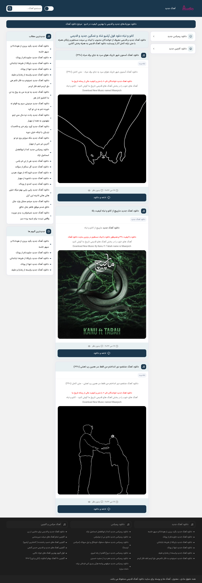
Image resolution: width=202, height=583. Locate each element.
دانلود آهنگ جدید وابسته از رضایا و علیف (30, 75)
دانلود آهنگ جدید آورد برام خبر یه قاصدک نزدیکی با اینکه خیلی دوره (30, 129)
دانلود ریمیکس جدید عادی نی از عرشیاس (111, 537)
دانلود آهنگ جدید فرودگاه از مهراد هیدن (30, 172)
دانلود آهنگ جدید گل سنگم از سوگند (32, 167)
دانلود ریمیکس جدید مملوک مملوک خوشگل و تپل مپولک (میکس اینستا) (100, 545)
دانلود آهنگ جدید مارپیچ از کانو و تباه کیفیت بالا (115, 211)
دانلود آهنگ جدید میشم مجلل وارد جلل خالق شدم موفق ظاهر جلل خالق (30, 204)
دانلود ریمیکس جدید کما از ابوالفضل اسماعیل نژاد (32, 152)
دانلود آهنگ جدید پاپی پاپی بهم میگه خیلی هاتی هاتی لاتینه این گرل (29, 192)
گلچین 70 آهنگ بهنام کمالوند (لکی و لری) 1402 (45, 558)
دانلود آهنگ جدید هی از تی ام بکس (32, 161)
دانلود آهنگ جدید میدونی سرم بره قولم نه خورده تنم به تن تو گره (30, 106)
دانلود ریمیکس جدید (177, 36)
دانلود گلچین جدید (178, 48)
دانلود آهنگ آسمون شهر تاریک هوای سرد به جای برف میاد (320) (107, 55)
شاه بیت (142, 63)
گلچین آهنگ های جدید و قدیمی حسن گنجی (46, 547)
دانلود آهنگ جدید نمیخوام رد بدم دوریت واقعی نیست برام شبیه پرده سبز (30, 215)
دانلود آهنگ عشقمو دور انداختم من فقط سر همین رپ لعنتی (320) (106, 367)
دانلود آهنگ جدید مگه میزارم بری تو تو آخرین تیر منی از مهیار (31, 140)
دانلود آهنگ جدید (138, 219)
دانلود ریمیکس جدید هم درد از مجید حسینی (109, 558)
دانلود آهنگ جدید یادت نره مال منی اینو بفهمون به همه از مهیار (30, 118)
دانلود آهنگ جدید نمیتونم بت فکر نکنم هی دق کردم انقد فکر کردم (29, 83)
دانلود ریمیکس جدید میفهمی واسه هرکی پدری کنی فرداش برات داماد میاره (102, 566)
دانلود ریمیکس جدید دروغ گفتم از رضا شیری (109, 553)
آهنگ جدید (170, 8)
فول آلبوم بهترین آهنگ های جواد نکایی (49, 553)
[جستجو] (9, 8)
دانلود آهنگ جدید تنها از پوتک (35, 69)
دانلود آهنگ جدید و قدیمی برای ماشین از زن (46, 531)
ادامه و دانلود (100, 197)
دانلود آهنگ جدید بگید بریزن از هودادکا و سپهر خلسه (30, 48)
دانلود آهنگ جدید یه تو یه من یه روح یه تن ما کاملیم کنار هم (29, 94)
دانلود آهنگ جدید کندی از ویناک (34, 184)
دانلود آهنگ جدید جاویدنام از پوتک (32, 57)
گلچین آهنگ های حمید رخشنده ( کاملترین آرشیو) (44, 542)
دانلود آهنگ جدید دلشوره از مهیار (33, 178)
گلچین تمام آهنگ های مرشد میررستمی (48, 537)
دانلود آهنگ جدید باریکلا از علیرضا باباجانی (29, 63)
